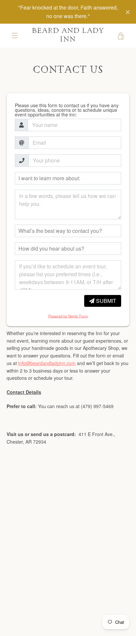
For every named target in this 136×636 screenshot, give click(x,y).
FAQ (33, 497)
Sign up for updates (68, 534)
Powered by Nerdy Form (68, 316)
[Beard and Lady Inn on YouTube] (90, 583)
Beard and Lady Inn (68, 35)
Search (55, 497)
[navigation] (15, 35)
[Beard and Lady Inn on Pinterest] (68, 583)
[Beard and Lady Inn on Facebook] (45, 583)
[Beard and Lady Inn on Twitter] (56, 583)
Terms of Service (91, 507)
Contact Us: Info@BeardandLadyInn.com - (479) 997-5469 (68, 484)
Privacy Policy (42, 507)
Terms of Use (90, 497)
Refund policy (68, 517)
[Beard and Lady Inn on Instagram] (79, 583)
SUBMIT (106, 301)
